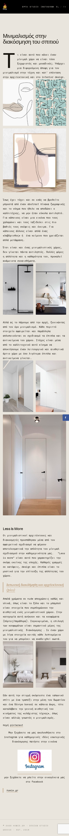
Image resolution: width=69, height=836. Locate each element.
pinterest (16, 725)
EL (57, 6)
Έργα (25, 6)
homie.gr (12, 790)
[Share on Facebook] (66, 417)
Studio (34, 6)
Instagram (47, 6)
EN (64, 6)
